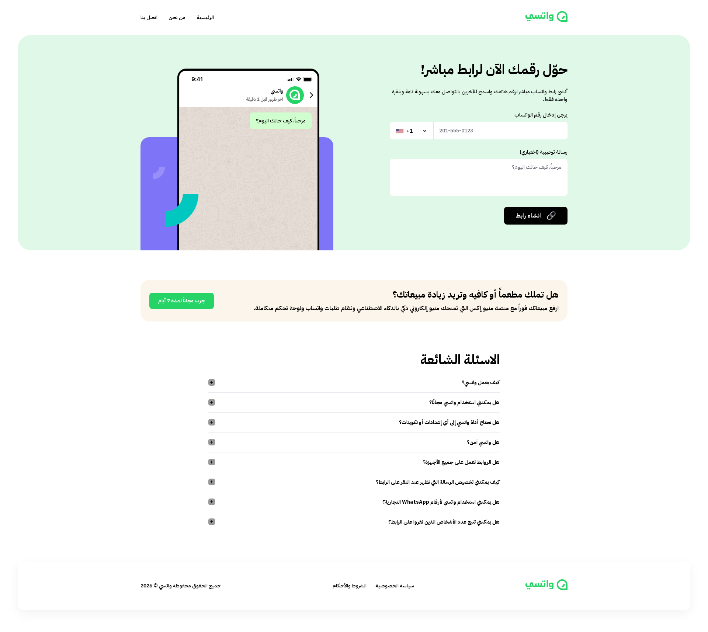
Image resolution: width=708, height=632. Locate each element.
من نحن (177, 17)
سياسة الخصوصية (394, 586)
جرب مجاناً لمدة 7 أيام (181, 301)
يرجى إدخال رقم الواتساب (541, 115)
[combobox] (412, 131)
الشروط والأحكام (350, 586)
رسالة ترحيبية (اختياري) (544, 152)
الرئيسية (205, 17)
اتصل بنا (148, 17)
